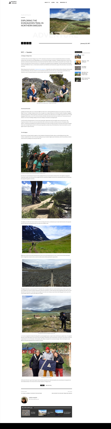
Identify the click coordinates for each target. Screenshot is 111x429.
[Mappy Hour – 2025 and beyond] (78, 62)
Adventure (26, 15)
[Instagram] (14, 428)
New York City (48, 385)
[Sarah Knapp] (24, 400)
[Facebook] (22, 43)
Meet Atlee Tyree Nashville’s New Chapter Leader (85, 73)
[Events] (78, 56)
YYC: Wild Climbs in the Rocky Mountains (31, 393)
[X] (25, 43)
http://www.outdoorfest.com (34, 399)
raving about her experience (40, 69)
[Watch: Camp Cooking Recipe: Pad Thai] (78, 80)
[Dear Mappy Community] (26, 413)
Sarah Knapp (33, 397)
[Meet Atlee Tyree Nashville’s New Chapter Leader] (78, 74)
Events (83, 55)
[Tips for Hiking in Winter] (43, 413)
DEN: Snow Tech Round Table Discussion (62, 393)
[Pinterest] (27, 43)
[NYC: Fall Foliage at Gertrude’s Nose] (59, 413)
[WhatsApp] (30, 43)
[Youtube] (16, 428)
